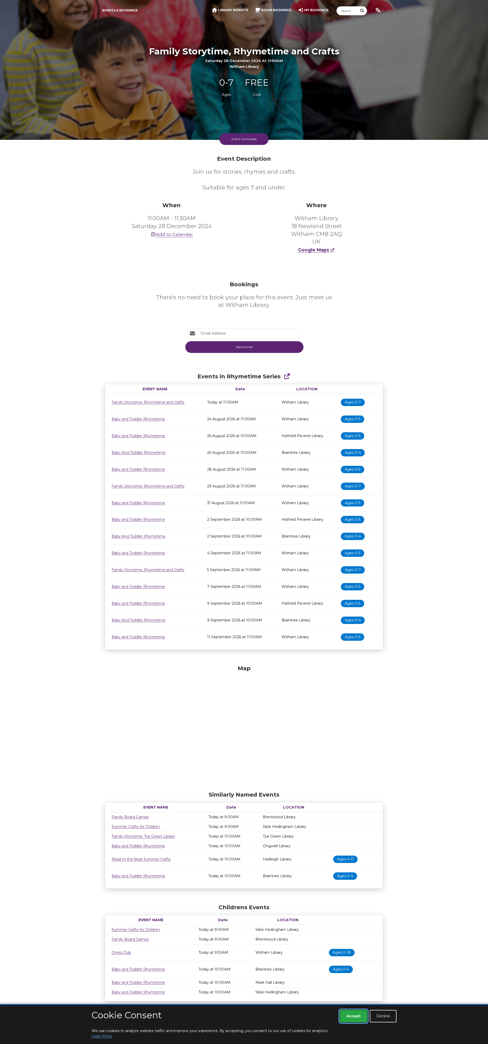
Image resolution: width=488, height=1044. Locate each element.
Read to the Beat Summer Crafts (141, 859)
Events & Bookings (120, 10)
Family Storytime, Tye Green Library (143, 836)
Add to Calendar (174, 234)
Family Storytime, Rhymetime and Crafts (148, 402)
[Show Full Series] (286, 376)
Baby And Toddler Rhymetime (138, 452)
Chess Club (121, 952)
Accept (353, 1016)
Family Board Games (130, 817)
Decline (383, 1016)
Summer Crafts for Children (136, 826)
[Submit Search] (362, 10)
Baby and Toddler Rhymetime (138, 419)
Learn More (102, 1036)
